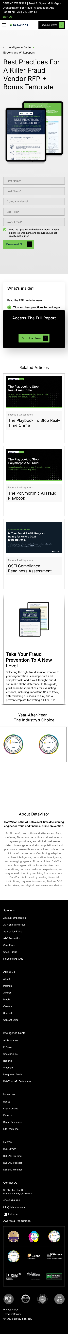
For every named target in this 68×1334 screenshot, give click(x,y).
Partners (7, 985)
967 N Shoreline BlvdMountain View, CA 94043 (17, 1192)
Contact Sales (10, 1019)
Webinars (8, 1067)
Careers (7, 1006)
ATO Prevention (11, 938)
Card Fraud (9, 945)
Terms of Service (12, 1314)
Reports (7, 1060)
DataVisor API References (17, 1081)
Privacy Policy (10, 1309)
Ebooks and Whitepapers (19, 52)
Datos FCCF (9, 1149)
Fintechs (7, 1115)
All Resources (10, 1040)
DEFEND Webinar (12, 1169)
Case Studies (10, 1053)
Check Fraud (10, 951)
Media (6, 999)
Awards (7, 992)
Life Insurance (10, 1128)
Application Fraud (12, 931)
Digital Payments (12, 1122)
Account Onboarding (14, 917)
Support (7, 1013)
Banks (6, 1101)
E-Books (7, 1047)
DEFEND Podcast (12, 1162)
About (6, 979)
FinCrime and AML (13, 958)
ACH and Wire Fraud (14, 924)
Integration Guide (12, 1074)
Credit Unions (10, 1108)
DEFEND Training (12, 1156)
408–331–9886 (11, 1200)
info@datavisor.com (14, 1207)
